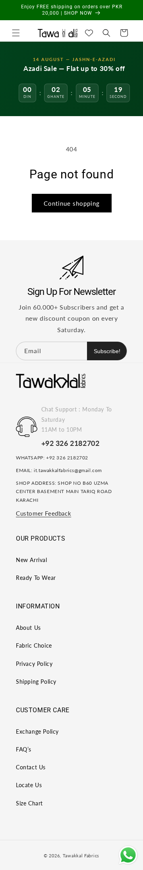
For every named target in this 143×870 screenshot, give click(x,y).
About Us (28, 627)
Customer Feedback (43, 513)
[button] (16, 33)
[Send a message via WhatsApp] (128, 855)
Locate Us (29, 785)
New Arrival (31, 559)
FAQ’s (23, 749)
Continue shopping (72, 203)
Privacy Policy (34, 663)
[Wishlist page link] (89, 33)
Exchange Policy (37, 731)
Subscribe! (107, 351)
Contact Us (31, 767)
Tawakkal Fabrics (81, 855)
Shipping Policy (36, 681)
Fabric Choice (34, 645)
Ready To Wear (36, 577)
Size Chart (29, 803)
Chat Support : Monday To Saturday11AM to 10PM (76, 419)
